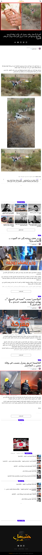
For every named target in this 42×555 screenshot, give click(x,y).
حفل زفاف (22, 176)
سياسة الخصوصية (21, 549)
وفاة (19, 176)
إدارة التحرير (34, 49)
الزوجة (30, 176)
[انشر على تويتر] (23, 42)
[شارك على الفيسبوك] (26, 42)
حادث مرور (26, 176)
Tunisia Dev (11, 553)
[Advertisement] (21, 58)
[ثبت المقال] (21, 42)
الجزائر (33, 176)
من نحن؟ (15, 549)
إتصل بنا (26, 549)
